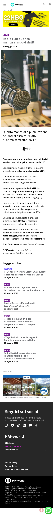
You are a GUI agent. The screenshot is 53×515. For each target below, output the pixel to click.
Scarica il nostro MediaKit (17, 469)
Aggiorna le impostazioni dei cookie (24, 489)
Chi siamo (9, 443)
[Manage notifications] (41, 510)
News (5, 35)
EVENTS (7, 269)
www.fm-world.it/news (33, 244)
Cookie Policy (11, 462)
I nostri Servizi (11, 449)
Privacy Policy (11, 466)
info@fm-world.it (24, 253)
